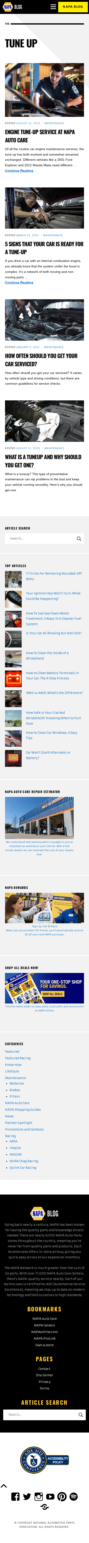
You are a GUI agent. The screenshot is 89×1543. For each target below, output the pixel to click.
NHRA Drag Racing (24, 1161)
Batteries (17, 1083)
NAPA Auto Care (17, 1103)
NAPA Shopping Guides (23, 1110)
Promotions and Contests (24, 1129)
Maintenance (54, 123)
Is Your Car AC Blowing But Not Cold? (53, 633)
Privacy (45, 1382)
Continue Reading (24, 171)
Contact (44, 1369)
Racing (10, 1136)
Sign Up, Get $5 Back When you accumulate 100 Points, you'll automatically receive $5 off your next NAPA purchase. (44, 930)
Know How (13, 1065)
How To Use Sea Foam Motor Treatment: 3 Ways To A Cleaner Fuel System (53, 619)
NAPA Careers (44, 1325)
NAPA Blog (73, 7)
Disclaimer (44, 1375)
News (9, 1116)
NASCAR (16, 1155)
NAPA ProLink (44, 1339)
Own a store (44, 1345)
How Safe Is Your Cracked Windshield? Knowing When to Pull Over (53, 718)
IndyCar (15, 1148)
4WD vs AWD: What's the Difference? (54, 693)
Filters (15, 1096)
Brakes (15, 1090)
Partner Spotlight (18, 1123)
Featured (12, 1052)
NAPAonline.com (44, 1332)
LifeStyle (12, 1071)
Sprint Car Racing (23, 1168)
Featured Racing (18, 1058)
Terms (44, 1388)
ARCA (13, 1141)
